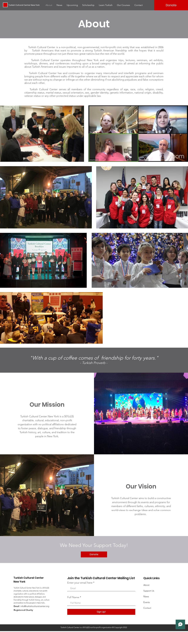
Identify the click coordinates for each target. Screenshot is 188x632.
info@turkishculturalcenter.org (34, 606)
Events (146, 602)
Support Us (148, 590)
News (146, 596)
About (146, 585)
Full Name (73, 597)
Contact (147, 608)
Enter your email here (79, 582)
